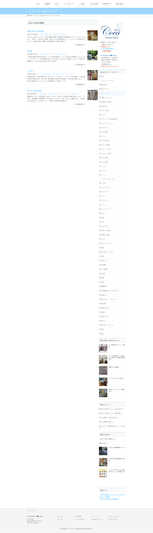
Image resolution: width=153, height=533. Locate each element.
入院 (102, 222)
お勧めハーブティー (106, 97)
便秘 (102, 217)
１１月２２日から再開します (107, 439)
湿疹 (102, 282)
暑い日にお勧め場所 (34, 91)
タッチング (104, 170)
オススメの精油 (52, 94)
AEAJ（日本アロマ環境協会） (110, 499)
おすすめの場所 (44, 34)
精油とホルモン (105, 308)
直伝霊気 (103, 303)
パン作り (103, 183)
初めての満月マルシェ (107, 409)
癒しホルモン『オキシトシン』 (110, 299)
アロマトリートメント (107, 123)
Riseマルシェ (105, 89)
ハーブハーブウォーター (60, 54)
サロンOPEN (104, 158)
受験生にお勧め (105, 235)
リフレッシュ (61, 94)
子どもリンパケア (106, 243)
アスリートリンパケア (107, 80)
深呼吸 (29, 51)
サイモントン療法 (106, 153)
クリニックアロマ (106, 149)
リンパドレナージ (70, 74)
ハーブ (50, 54)
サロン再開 (104, 162)
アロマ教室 (104, 132)
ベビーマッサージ (106, 187)
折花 (51, 34)
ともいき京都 (55, 74)
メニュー (103, 196)
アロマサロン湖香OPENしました (110, 426)
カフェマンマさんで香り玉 (116, 378)
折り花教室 (104, 417)
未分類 (103, 273)
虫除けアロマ (74, 94)
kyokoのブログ (97, 519)
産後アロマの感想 (114, 367)
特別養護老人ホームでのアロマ (110, 290)
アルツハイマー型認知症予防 (109, 119)
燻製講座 (103, 286)
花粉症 (103, 312)
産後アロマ (104, 295)
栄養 (102, 278)
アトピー (103, 115)
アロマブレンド (105, 127)
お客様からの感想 (106, 102)
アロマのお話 (80, 519)
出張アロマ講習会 (106, 230)
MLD (39, 74)
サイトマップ (32, 510)
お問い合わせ (114, 519)
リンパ (62, 74)
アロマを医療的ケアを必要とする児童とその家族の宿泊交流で (117, 357)
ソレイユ (103, 166)
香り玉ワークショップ (107, 325)
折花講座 (63, 34)
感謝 (102, 247)
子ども (68, 94)
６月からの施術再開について (117, 447)
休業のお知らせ (103, 443)
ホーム (61, 516)
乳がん (103, 213)
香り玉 (103, 321)
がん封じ (30, 71)
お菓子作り (104, 106)
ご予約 (61, 519)
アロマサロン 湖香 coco (74, 528)
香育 (102, 329)
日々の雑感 (104, 269)
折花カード (56, 34)
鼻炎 (102, 333)
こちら (110, 64)
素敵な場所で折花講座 (35, 31)
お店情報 (78, 516)
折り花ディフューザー (107, 252)
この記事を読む (79, 44)
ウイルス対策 (105, 140)
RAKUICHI (104, 84)
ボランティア (105, 192)
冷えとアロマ (105, 226)
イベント (103, 136)
